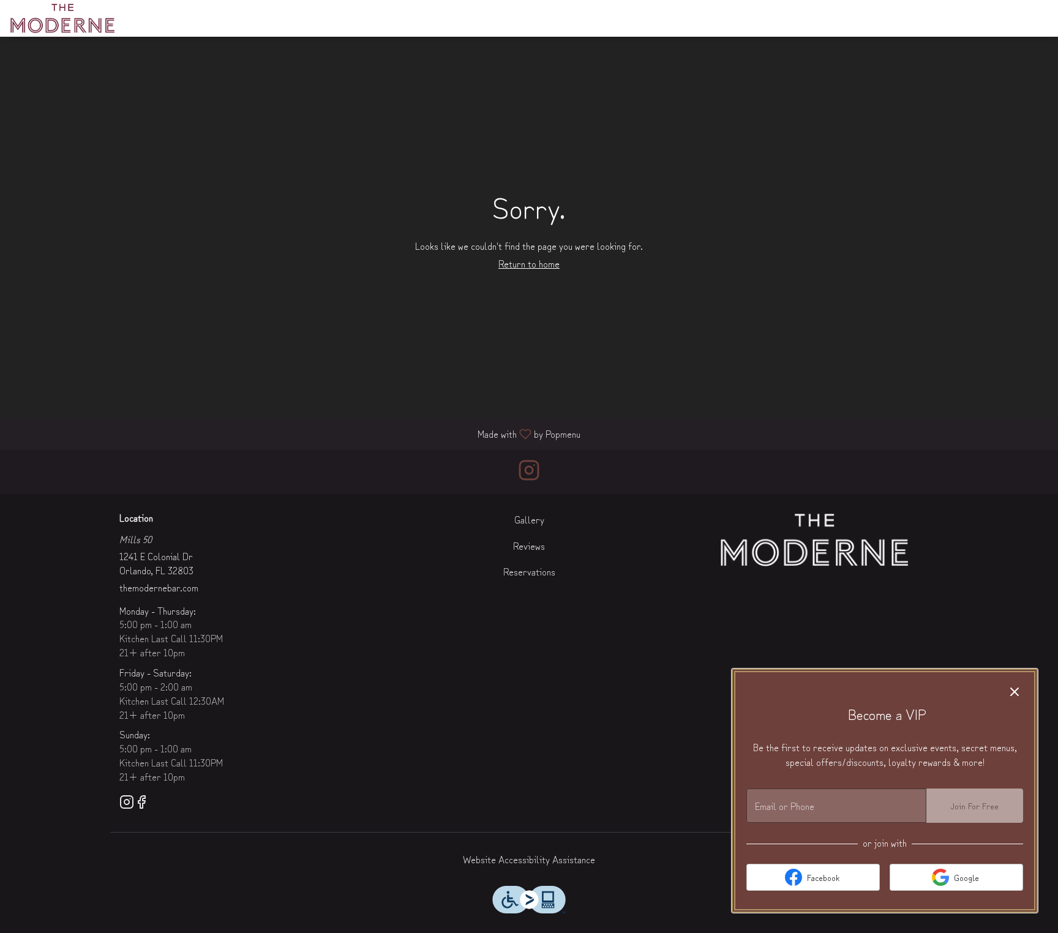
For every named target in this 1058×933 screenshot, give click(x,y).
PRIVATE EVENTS (711, 18)
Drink (405, 18)
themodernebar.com (158, 587)
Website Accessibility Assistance (529, 859)
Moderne (814, 540)
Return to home (529, 263)
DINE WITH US (576, 18)
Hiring (856, 18)
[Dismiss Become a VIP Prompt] (1014, 691)
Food (367, 18)
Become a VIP (915, 18)
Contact (640, 18)
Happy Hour (460, 18)
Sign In (975, 18)
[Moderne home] (65, 18)
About (517, 18)
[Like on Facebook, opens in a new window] (141, 803)
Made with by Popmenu (294, 433)
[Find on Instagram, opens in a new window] (529, 471)
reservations (796, 18)
